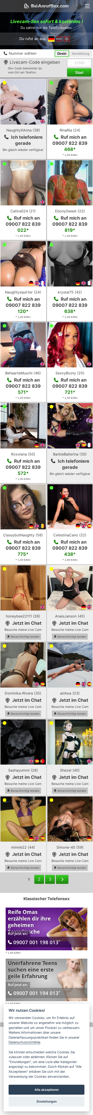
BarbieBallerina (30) (70, 454)
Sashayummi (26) (23, 770)
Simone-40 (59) (70, 847)
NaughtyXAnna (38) (23, 130)
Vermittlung (80, 53)
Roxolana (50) (23, 454)
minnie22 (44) (23, 847)
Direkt (61, 53)
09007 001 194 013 (36, 993)
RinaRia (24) (70, 130)
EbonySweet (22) (70, 211)
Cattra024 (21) (23, 211)
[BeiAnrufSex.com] (46, 6)
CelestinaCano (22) (69, 535)
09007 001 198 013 (36, 942)
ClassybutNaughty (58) (23, 535)
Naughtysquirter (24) (23, 292)
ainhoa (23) (70, 693)
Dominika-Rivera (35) (23, 693)
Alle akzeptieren (47, 1090)
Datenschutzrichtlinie (24, 1042)
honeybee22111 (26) (23, 616)
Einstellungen (47, 1101)
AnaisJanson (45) (70, 616)
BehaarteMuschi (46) (23, 373)
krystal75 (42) (70, 292)
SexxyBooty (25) (70, 373)
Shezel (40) (70, 770)
